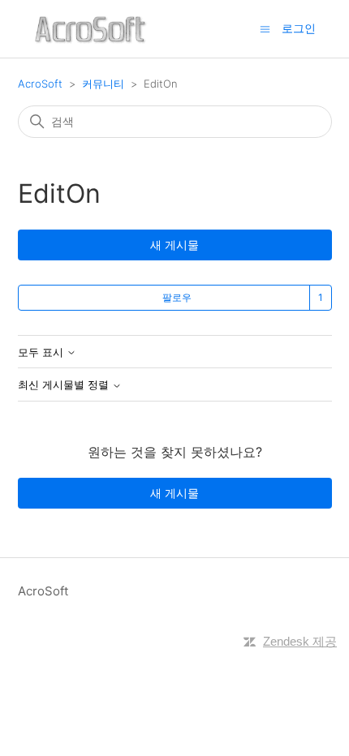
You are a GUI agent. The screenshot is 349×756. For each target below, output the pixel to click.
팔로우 (177, 297)
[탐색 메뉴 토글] (265, 28)
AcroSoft (40, 83)
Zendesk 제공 (300, 641)
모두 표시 (42, 352)
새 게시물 (174, 244)
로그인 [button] (299, 28)
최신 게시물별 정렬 (65, 385)
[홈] (90, 29)
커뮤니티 (103, 83)
